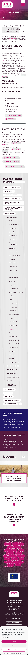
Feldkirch (12, 259)
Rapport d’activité (13, 377)
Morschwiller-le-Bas (15, 292)
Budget (9, 381)
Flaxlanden (12, 263)
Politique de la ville (11, 400)
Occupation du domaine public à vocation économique (13, 209)
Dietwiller (12, 252)
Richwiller (12, 322)
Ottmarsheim (13, 303)
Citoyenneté (8, 191)
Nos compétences (13, 366)
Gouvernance (9, 389)
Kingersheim (12, 285)
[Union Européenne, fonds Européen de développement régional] (14, 581)
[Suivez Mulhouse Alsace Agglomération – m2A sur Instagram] (13, 618)
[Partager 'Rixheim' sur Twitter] (7, 17)
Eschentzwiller (13, 255)
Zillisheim (11, 358)
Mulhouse (12, 296)
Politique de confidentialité (16, 653)
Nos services (11, 373)
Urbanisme (8, 393)
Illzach (11, 281)
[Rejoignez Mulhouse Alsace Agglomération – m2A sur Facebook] (6, 618)
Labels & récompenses (11, 385)
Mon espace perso (14, 623)
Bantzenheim (13, 224)
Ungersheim (12, 347)
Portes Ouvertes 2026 (12, 198)
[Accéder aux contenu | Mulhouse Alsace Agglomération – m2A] (23, 17)
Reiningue (12, 318)
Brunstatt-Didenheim (12, 243)
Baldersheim (13, 221)
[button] (23, 1)
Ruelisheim (12, 333)
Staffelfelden (13, 340)
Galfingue (12, 266)
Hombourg (12, 277)
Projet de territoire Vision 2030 (11, 203)
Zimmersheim (13, 362)
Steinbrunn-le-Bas (14, 344)
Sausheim (12, 336)
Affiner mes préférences (14, 650)
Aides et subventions (12, 187)
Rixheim (11, 329)
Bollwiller (12, 235)
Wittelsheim (12, 351)
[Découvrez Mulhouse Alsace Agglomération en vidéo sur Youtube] (19, 618)
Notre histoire (12, 369)
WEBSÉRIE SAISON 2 (12, 161)
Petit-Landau (13, 307)
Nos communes (12, 217)
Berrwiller (12, 232)
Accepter (14, 641)
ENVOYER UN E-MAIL (14, 115)
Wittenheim (12, 355)
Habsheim (12, 270)
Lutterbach (12, 288)
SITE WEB (11, 119)
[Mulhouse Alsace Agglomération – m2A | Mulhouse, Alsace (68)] (7, 4)
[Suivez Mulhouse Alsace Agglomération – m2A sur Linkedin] (16, 618)
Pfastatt (11, 310)
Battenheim (12, 228)
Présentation (9, 213)
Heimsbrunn (13, 274)
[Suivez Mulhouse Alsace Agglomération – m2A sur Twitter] (10, 618)
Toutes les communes (16, 166)
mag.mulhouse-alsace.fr (11, 143)
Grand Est (12, 38)
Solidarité (8, 396)
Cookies (6, 653)
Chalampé (12, 248)
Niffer (10, 299)
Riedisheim (12, 325)
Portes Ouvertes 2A (12, 195)
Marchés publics (10, 404)
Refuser (14, 645)
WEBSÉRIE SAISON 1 (12, 158)
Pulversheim (13, 314)
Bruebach (12, 239)
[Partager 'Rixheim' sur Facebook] (3, 17)
